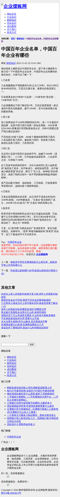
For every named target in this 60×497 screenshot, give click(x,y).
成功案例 (11, 26)
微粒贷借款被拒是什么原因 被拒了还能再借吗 (30, 394)
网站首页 (11, 14)
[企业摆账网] (14, 6)
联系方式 (11, 32)
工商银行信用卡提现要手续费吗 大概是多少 (29, 403)
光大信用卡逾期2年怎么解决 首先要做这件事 (24, 321)
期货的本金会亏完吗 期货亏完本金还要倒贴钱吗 (26, 300)
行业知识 (11, 17)
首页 (13, 38)
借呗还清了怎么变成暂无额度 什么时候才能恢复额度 (28, 315)
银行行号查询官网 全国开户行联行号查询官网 (30, 390)
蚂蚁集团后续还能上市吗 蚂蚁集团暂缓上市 (29, 387)
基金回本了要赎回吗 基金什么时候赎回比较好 (24, 327)
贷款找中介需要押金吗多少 (21, 424)
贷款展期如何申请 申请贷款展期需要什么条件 (30, 406)
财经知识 (11, 20)
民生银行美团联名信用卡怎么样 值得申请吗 (23, 312)
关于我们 (11, 29)
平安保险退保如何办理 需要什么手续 (20, 318)
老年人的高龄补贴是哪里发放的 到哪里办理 (23, 309)
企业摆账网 (42, 254)
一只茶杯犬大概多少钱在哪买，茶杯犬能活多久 (31, 415)
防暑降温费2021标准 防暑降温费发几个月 (22, 324)
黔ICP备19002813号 (11, 493)
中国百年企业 (15, 242)
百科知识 (11, 23)
